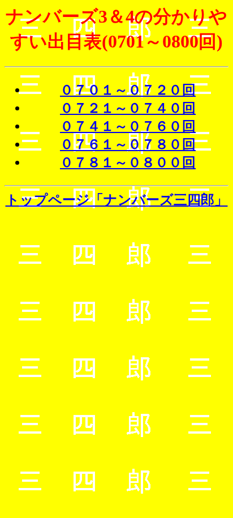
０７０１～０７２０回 (128, 90)
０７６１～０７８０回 (128, 144)
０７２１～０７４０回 (128, 108)
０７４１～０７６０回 (128, 126)
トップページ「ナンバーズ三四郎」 (117, 199)
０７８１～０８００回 (128, 162)
